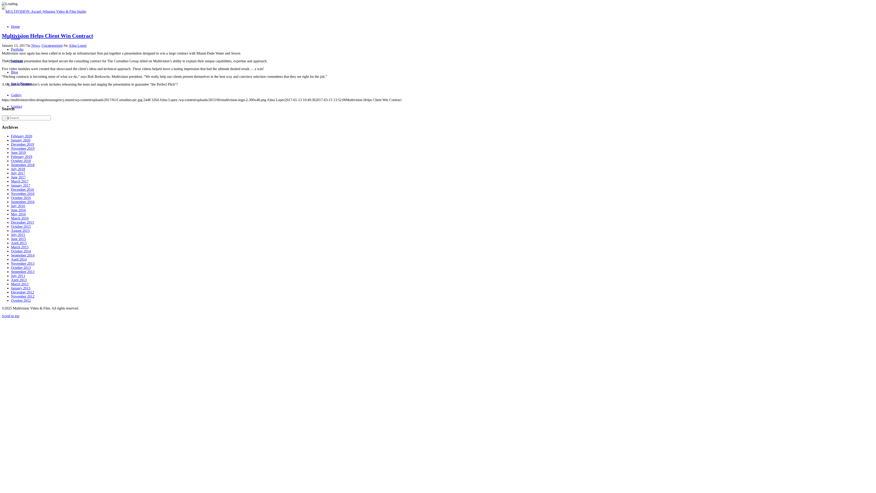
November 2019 (22, 148)
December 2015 (22, 222)
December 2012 (22, 292)
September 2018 (22, 165)
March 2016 (20, 218)
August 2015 (20, 231)
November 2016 (22, 194)
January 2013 (20, 288)
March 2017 (20, 181)
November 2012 (22, 296)
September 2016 (22, 202)
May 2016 (18, 214)
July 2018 (18, 169)
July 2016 (18, 206)
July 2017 (18, 173)
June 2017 (18, 177)
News (35, 45)
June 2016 (18, 210)
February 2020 (21, 136)
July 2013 (18, 276)
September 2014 (22, 255)
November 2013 (22, 263)
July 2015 (18, 235)
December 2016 (22, 189)
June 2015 (18, 239)
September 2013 (22, 272)
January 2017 (20, 185)
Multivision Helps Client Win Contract (47, 36)
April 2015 (19, 243)
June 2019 (18, 153)
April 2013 (19, 280)
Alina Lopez (78, 45)
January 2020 (20, 140)
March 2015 (20, 247)
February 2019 (21, 157)
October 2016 (21, 198)
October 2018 (21, 161)
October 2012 (21, 300)
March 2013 (20, 284)
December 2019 (22, 144)
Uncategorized (52, 45)
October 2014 (21, 251)
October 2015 (21, 226)
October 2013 (21, 268)
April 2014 (19, 259)
